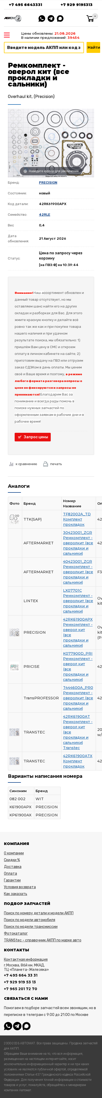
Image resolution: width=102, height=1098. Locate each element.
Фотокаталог (16, 933)
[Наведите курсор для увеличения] (51, 143)
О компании (14, 853)
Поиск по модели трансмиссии (31, 926)
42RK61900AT (76, 716)
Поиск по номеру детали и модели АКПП (38, 913)
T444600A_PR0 (78, 687)
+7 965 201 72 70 (20, 988)
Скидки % (12, 860)
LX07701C (72, 590)
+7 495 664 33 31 (20, 975)
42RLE (44, 215)
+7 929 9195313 (77, 4)
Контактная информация (26, 959)
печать (56, 464)
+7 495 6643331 (25, 4)
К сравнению (26, 464)
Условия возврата (20, 887)
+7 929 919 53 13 (20, 982)
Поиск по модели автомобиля (29, 920)
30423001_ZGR (77, 532)
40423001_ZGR (77, 561)
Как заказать (15, 894)
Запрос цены (36, 437)
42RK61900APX (78, 619)
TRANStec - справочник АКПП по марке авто (42, 940)
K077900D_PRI (78, 653)
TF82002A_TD (77, 514)
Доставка (12, 867)
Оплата (10, 873)
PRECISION (48, 182)
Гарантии (12, 880)
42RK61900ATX (77, 756)
